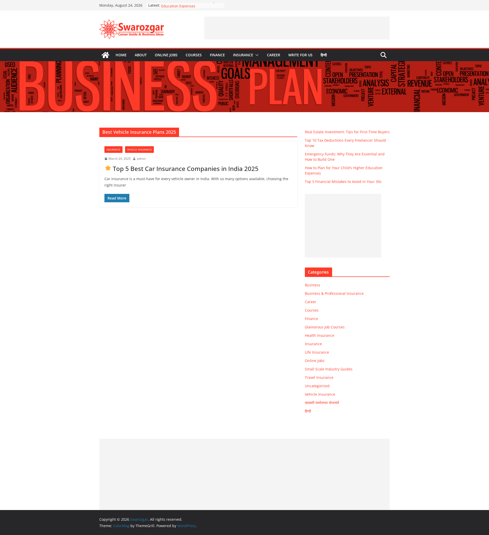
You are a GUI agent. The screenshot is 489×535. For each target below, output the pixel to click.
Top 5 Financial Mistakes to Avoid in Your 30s (343, 181)
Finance (217, 54)
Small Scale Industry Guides (328, 369)
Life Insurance (317, 352)
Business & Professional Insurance (334, 293)
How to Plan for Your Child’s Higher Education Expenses (191, 8)
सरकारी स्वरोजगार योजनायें (322, 402)
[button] (256, 55)
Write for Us (300, 54)
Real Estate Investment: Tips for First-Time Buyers (347, 131)
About (141, 54)
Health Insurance (319, 335)
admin (141, 158)
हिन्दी (324, 54)
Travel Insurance (319, 377)
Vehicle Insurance (139, 149)
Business (312, 285)
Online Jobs (166, 54)
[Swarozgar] (105, 55)
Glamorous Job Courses (325, 327)
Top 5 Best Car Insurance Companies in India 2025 (185, 168)
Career (273, 54)
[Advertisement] (297, 28)
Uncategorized (317, 385)
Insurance (243, 54)
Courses (194, 54)
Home (121, 54)
